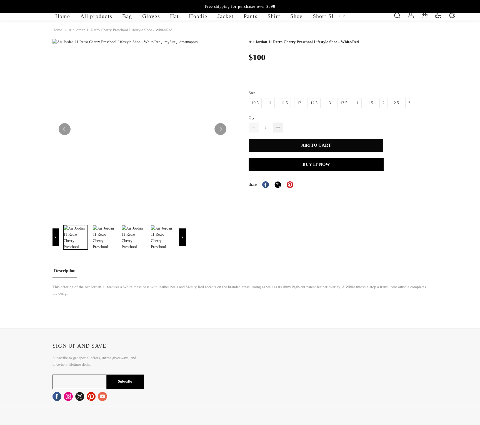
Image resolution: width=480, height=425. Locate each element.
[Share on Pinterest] (290, 184)
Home (57, 30)
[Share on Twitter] (277, 184)
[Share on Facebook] (265, 184)
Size (252, 93)
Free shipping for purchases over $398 (240, 6)
